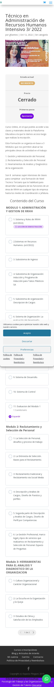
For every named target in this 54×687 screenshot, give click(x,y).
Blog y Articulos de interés (25, 653)
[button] (46, 678)
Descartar (27, 341)
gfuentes (13, 34)
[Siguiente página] (33, 632)
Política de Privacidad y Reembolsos (19, 359)
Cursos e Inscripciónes (25, 649)
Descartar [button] (37, 685)
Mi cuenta (13, 656)
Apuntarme (27, 116)
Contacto (38, 656)
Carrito (25, 656)
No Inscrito (27, 83)
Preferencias (27, 349)
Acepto (27, 332)
